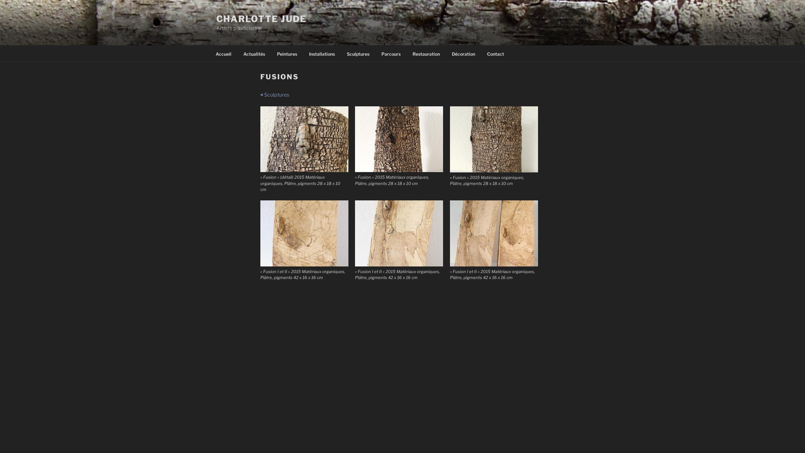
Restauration (426, 54)
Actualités (254, 54)
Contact (495, 54)
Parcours (391, 54)
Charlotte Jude (261, 19)
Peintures (287, 54)
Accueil (223, 54)
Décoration (463, 54)
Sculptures (358, 54)
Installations (322, 54)
